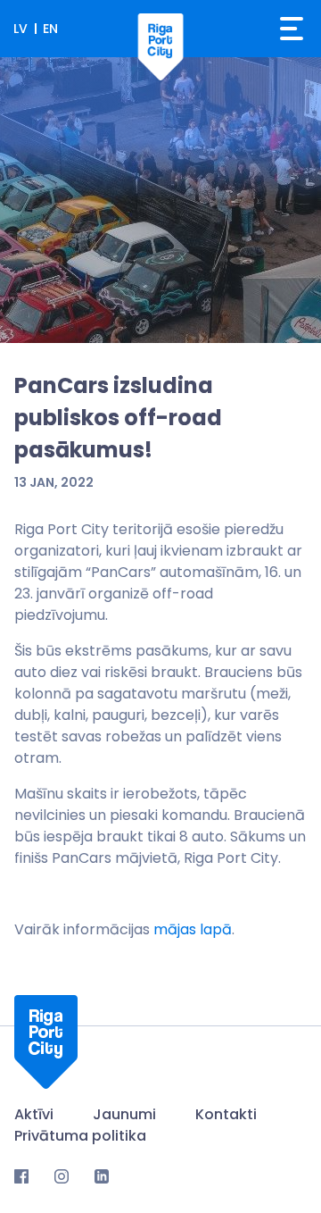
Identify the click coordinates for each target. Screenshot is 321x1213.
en (50, 29)
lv (20, 29)
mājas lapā (192, 929)
